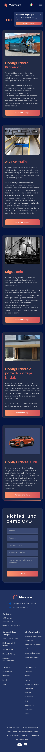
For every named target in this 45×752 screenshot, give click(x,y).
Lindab (5, 680)
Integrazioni (29, 640)
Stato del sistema (13, 735)
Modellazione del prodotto (9, 644)
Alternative (29, 709)
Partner (27, 680)
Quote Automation (32, 657)
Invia (22, 573)
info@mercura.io (14, 626)
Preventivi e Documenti (33, 636)
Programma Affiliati (32, 684)
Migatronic (6, 676)
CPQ (26, 701)
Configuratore (30, 705)
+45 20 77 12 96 (9, 622)
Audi (4, 684)
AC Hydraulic (7, 672)
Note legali (26, 735)
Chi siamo (28, 672)
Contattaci (29, 688)
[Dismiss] (40, 15)
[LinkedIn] (25, 745)
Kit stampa (29, 697)
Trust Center (12, 732)
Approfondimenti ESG (32, 653)
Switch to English (28, 23)
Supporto (35, 735)
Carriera (27, 676)
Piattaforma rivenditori (33, 645)
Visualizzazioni (8, 650)
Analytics (28, 649)
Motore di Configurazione (8, 659)
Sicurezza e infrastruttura (28, 732)
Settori (27, 714)
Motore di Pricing (9, 654)
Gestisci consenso (22, 739)
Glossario (28, 693)
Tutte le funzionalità (10, 639)
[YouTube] (19, 745)
